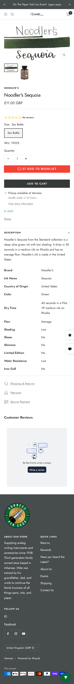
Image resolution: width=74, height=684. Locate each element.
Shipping (46, 583)
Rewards (45, 550)
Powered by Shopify (29, 658)
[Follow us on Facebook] (8, 634)
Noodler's (11, 88)
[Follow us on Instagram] (16, 634)
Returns (45, 543)
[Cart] (68, 14)
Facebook (10, 624)
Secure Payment (20, 402)
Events (44, 576)
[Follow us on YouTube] (23, 634)
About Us (46, 569)
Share (7, 219)
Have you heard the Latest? (52, 559)
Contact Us (47, 590)
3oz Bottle (13, 133)
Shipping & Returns (22, 384)
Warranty (15, 393)
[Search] (12, 14)
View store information (20, 204)
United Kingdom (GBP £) (20, 648)
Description (12, 232)
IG (5, 616)
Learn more (54, 4)
